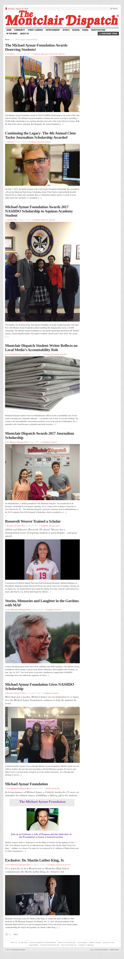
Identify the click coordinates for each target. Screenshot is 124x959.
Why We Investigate (68, 945)
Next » (16, 934)
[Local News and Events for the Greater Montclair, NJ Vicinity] (62, 19)
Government (55, 354)
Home (7, 39)
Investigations (98, 30)
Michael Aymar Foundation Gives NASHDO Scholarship (39, 686)
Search (114, 8)
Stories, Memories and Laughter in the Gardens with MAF (42, 603)
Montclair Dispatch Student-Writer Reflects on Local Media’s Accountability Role (41, 347)
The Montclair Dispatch (17, 950)
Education (44, 54)
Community (19, 30)
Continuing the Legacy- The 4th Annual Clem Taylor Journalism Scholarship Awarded (40, 135)
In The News (23, 942)
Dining (85, 30)
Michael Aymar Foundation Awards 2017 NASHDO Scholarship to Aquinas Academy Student (39, 211)
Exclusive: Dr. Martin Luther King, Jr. (34, 860)
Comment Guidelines (86, 945)
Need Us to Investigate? (67, 942)
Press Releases (60, 54)
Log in (92, 950)
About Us (24, 33)
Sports (66, 30)
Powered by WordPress (101, 950)
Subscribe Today (109, 33)
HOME (8, 30)
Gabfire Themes (114, 950)
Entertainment (53, 30)
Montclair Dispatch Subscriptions (43, 942)
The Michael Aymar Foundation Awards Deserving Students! (36, 47)
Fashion (75, 30)
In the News (11, 33)
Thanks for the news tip (49, 945)
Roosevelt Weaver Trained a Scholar (33, 521)
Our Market (82, 942)
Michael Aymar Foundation (26, 784)
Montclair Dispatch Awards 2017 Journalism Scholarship (39, 435)
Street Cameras (35, 30)
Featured (52, 54)
